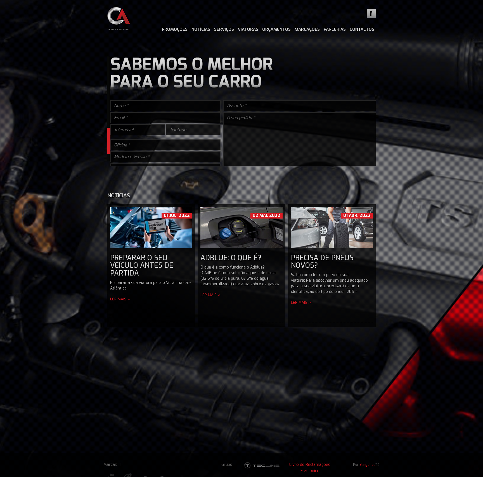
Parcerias (335, 29)
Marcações (307, 29)
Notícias (200, 29)
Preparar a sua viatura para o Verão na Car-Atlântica (150, 317)
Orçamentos (276, 29)
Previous (85, 141)
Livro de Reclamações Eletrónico (309, 467)
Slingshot (367, 464)
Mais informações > (300, 206)
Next (398, 141)
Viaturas (248, 29)
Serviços (224, 29)
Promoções (175, 29)
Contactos (362, 29)
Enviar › (363, 217)
